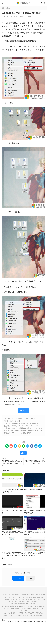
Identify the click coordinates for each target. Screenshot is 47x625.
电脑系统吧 (23, 2)
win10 (23, 453)
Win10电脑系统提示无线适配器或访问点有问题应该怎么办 (12, 463)
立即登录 (18, 578)
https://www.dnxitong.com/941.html (25, 426)
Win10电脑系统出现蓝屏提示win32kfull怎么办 (35, 462)
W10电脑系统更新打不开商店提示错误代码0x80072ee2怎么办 (12, 555)
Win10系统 (17, 623)
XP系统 (30, 622)
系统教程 (37, 622)
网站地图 (42, 595)
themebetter (31, 595)
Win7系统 (10, 622)
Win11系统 (23, 622)
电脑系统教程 (6, 8)
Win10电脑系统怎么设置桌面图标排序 (21, 13)
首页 (3, 620)
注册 (30, 578)
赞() (28, 16)
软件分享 (43, 622)
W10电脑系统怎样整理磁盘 (33, 489)
